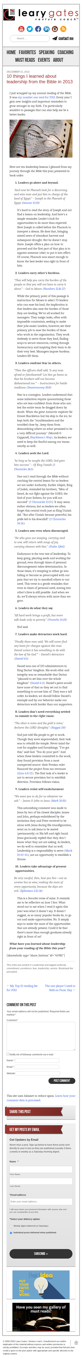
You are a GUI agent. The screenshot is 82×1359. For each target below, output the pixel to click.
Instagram (54, 29)
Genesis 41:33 (31, 203)
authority (61, 965)
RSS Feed (63, 29)
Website (11, 1073)
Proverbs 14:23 (57, 619)
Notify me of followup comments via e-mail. (32, 1054)
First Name (15, 1174)
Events (44, 60)
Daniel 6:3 (37, 683)
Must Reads (25, 60)
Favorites (27, 52)
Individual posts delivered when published (35, 1232)
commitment (13, 968)
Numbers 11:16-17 (54, 289)
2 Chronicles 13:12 (41, 502)
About (58, 60)
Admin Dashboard (74, 1343)
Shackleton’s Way (40, 437)
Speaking (47, 52)
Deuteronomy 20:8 (39, 387)
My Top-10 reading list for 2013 (22, 988)
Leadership (38, 965)
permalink (12, 972)
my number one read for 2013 (36, 97)
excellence (26, 968)
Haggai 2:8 (58, 727)
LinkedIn (46, 29)
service (54, 968)
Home (11, 52)
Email (10, 1067)
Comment (12, 1020)
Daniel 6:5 (21, 658)
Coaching (66, 52)
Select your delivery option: (25, 1219)
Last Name (15, 1186)
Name (10, 1060)
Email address (18, 1195)
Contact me (66, 38)
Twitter (29, 29)
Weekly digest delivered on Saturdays (31, 1226)
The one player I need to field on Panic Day (60, 988)
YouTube (21, 29)
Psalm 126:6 (57, 546)
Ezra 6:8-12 (25, 773)
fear (35, 968)
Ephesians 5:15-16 (31, 891)
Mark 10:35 (58, 800)
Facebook (38, 29)
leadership (43, 968)
